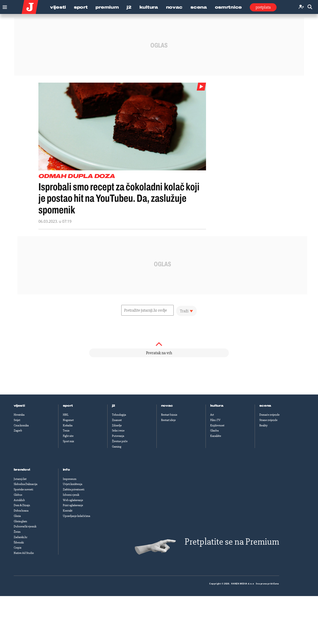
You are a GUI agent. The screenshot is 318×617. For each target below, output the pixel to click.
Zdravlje (117, 425)
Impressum (69, 479)
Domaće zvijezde (269, 415)
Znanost (117, 420)
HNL (65, 415)
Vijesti (58, 7)
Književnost (217, 425)
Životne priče (120, 441)
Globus (18, 495)
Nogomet (68, 420)
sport (68, 405)
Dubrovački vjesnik (25, 526)
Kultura (148, 7)
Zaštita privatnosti (73, 489)
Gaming (116, 446)
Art (212, 415)
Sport (81, 7)
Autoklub (19, 500)
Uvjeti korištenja (72, 484)
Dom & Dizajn (22, 505)
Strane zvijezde (268, 420)
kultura (216, 405)
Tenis (66, 430)
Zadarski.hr (20, 537)
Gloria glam (20, 521)
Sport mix (68, 441)
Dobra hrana (21, 510)
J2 (129, 7)
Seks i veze (118, 430)
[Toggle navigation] (3, 6)
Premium (107, 7)
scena (265, 405)
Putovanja (118, 436)
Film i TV (215, 420)
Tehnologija (119, 415)
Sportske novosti (23, 489)
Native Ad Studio (24, 553)
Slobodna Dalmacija (25, 484)
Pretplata (263, 7)
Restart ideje (168, 420)
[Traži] (309, 7)
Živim (17, 532)
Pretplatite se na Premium (232, 541)
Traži (184, 311)
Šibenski (19, 542)
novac (167, 405)
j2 (113, 405)
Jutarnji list (20, 479)
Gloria (17, 516)
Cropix (17, 548)
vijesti (19, 405)
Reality (263, 425)
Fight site (68, 436)
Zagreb (18, 430)
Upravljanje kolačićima (76, 516)
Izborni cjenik (71, 495)
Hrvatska (19, 415)
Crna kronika (21, 425)
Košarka (67, 425)
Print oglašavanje (73, 505)
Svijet (17, 420)
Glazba (214, 430)
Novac (174, 7)
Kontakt (67, 510)
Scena (198, 7)
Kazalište (215, 436)
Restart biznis (169, 415)
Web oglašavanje (73, 500)
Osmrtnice (228, 7)
